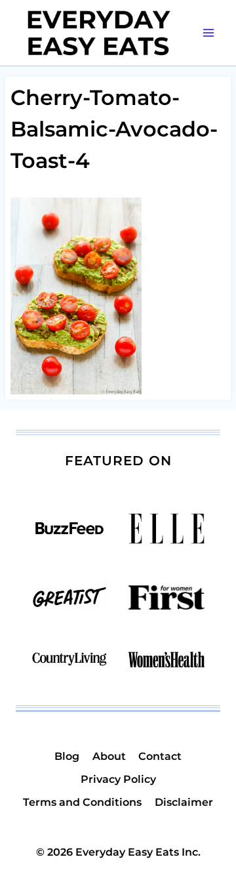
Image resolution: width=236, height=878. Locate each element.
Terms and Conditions (82, 802)
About (109, 756)
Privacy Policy (118, 779)
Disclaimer (184, 802)
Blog (66, 756)
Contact (160, 756)
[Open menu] (208, 32)
